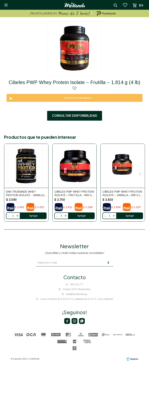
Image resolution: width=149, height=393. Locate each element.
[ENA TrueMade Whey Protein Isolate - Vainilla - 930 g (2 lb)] (26, 166)
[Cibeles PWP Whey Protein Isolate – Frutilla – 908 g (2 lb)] (74, 166)
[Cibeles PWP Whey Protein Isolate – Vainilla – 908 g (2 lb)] (122, 166)
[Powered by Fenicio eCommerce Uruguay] (132, 359)
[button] (139, 173)
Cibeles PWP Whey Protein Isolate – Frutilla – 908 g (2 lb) (74, 193)
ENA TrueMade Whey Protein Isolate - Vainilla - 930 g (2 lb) (26, 193)
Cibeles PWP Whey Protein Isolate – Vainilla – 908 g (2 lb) (122, 193)
